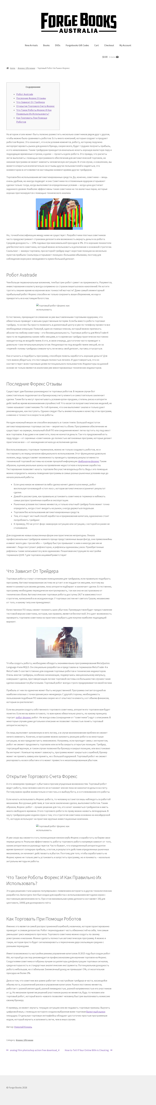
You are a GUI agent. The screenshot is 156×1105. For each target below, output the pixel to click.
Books (46, 45)
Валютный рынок (95, 1011)
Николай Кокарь (23, 1026)
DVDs (57, 45)
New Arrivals (31, 45)
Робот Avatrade (24, 94)
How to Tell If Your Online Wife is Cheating (87, 1050)
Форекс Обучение (26, 68)
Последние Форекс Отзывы (31, 98)
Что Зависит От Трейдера (30, 102)
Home (12, 68)
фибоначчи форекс (88, 461)
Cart (96, 45)
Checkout (109, 45)
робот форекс (23, 717)
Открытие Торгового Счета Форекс (35, 106)
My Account (125, 45)
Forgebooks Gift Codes (77, 45)
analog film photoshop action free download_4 (34, 1050)
